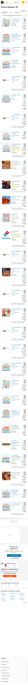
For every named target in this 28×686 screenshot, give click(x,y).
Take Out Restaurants (18, 39)
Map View (5, 12)
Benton (8, 518)
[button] (26, 2)
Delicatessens (17, 428)
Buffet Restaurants (14, 593)
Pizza (12, 20)
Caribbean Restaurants (12, 596)
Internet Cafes (4, 600)
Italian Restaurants (18, 63)
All (11, 12)
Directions (17, 22)
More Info (13, 23)
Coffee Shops (22, 595)
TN (5, 518)
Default (23, 10)
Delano (9, 584)
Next (17, 523)
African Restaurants (3, 599)
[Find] (23, 2)
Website (13, 22)
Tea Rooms (3, 595)
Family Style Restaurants (21, 599)
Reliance (16, 584)
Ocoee (2, 584)
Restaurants (16, 20)
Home (2, 518)
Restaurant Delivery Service (19, 163)
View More (25, 602)
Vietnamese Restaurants (3, 594)
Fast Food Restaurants (18, 234)
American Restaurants (18, 399)
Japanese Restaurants (21, 594)
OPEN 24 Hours (19, 15)
